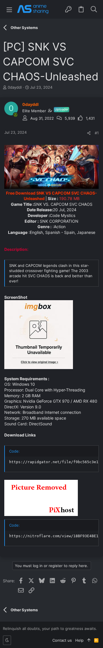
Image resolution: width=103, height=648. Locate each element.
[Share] (89, 133)
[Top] (88, 640)
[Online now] (15, 114)
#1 (97, 133)
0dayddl (15, 87)
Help (79, 640)
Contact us (62, 640)
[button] (9, 9)
